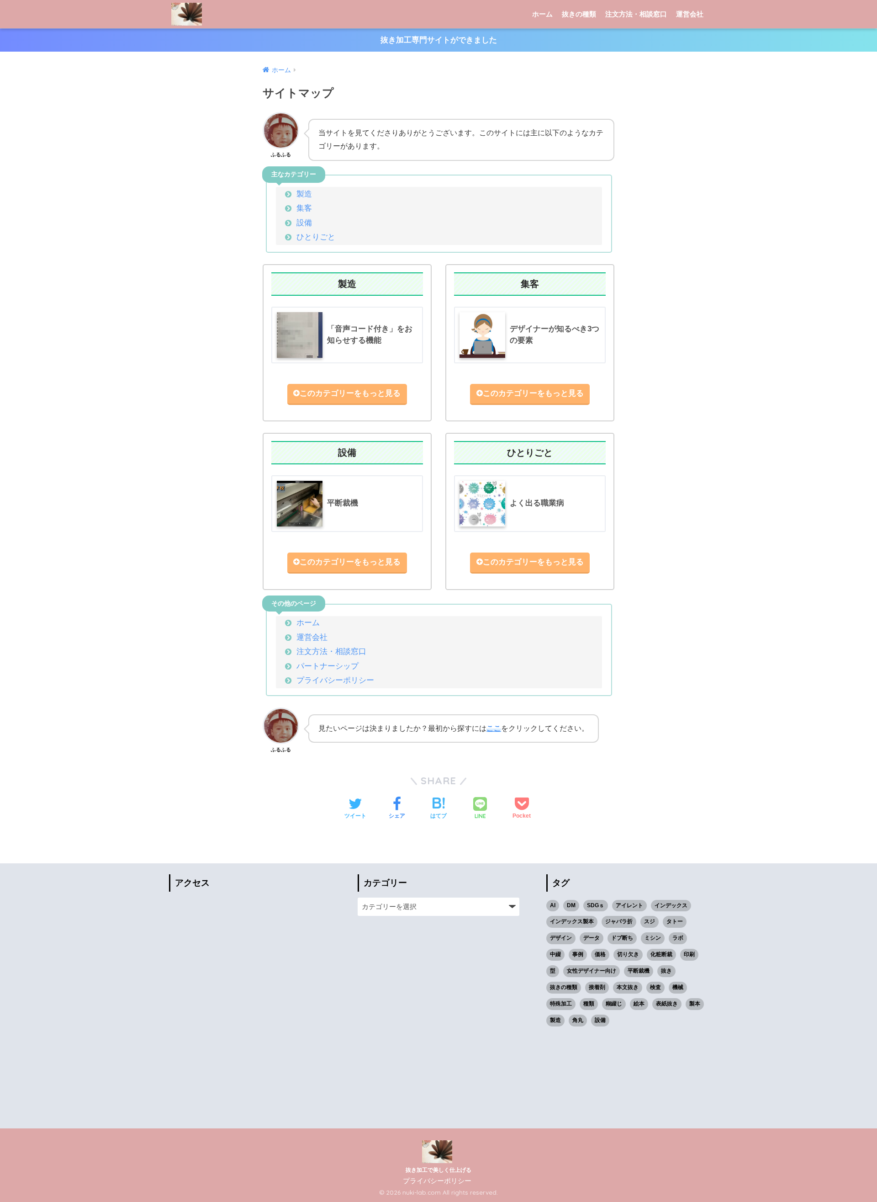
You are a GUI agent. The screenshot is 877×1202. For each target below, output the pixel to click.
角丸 (577, 1020)
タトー (674, 921)
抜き (666, 971)
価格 (600, 954)
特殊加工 (561, 1003)
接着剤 (597, 987)
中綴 (555, 954)
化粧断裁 (661, 954)
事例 (577, 954)
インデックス (671, 905)
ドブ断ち (622, 938)
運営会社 (689, 14)
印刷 (689, 954)
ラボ (677, 938)
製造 (304, 194)
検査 (655, 987)
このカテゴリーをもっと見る (350, 393)
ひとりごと (315, 237)
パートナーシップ (327, 666)
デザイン (561, 938)
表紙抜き (667, 1003)
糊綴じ (614, 1003)
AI (552, 905)
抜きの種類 (579, 14)
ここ (493, 728)
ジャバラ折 (619, 921)
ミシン (653, 938)
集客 (304, 208)
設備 (304, 222)
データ (591, 938)
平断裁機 (639, 971)
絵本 (639, 1003)
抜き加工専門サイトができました (438, 40)
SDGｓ (595, 905)
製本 (694, 1003)
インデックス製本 (572, 921)
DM (571, 905)
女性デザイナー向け (591, 971)
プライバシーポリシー (335, 680)
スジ (649, 921)
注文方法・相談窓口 (636, 14)
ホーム (542, 14)
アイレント (629, 905)
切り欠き (628, 954)
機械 (677, 987)
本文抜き (628, 987)
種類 (588, 1003)
